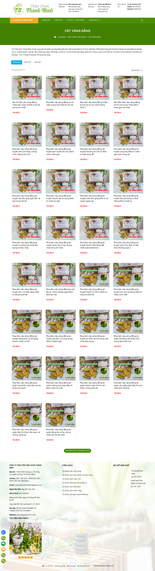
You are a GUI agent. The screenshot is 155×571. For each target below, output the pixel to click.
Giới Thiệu (59, 20)
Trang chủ (46, 20)
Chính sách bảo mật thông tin (75, 483)
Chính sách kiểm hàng (72, 490)
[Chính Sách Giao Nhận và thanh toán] (121, 483)
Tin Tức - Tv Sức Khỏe (75, 20)
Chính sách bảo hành (72, 487)
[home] (55, 37)
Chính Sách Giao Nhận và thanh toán (78, 475)
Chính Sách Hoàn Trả (72, 479)
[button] (142, 20)
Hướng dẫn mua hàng (72, 471)
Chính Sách (93, 20)
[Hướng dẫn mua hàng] (122, 474)
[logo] (32, 15)
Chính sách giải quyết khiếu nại (76, 494)
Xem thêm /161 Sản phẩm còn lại (77, 450)
